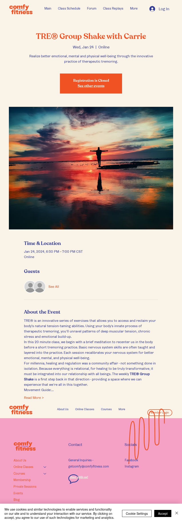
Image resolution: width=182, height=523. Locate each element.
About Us (20, 460)
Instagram (132, 466)
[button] (85, 409)
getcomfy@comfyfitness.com (88, 466)
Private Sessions (25, 487)
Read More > (34, 397)
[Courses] (45, 473)
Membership (22, 480)
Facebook (131, 460)
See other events (91, 86)
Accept (163, 513)
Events (18, 493)
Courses (19, 473)
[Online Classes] (45, 467)
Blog (17, 500)
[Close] (176, 513)
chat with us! (79, 477)
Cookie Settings (137, 513)
